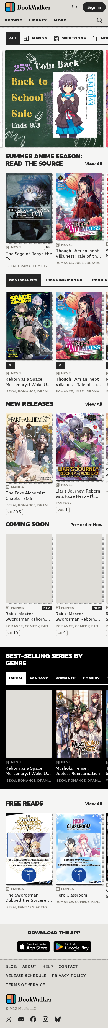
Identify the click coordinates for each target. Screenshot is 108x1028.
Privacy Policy (69, 976)
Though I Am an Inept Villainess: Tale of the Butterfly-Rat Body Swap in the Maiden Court (77, 253)
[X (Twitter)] (9, 1019)
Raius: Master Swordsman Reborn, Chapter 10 (26, 616)
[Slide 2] (54, 98)
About (29, 966)
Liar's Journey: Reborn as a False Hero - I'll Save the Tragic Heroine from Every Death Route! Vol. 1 (78, 493)
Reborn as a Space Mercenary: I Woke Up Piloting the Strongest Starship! (28, 381)
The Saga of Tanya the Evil (29, 256)
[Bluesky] (57, 1019)
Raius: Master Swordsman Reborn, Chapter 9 (76, 616)
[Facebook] (33, 1019)
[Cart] (74, 7)
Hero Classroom (71, 895)
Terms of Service (25, 985)
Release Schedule (26, 976)
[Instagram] (45, 1019)
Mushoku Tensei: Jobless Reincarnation (78, 771)
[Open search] (100, 20)
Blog (11, 966)
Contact (68, 966)
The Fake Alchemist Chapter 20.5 (25, 495)
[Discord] (21, 1019)
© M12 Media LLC (21, 1008)
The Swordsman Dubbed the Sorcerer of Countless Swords (27, 897)
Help (47, 966)
